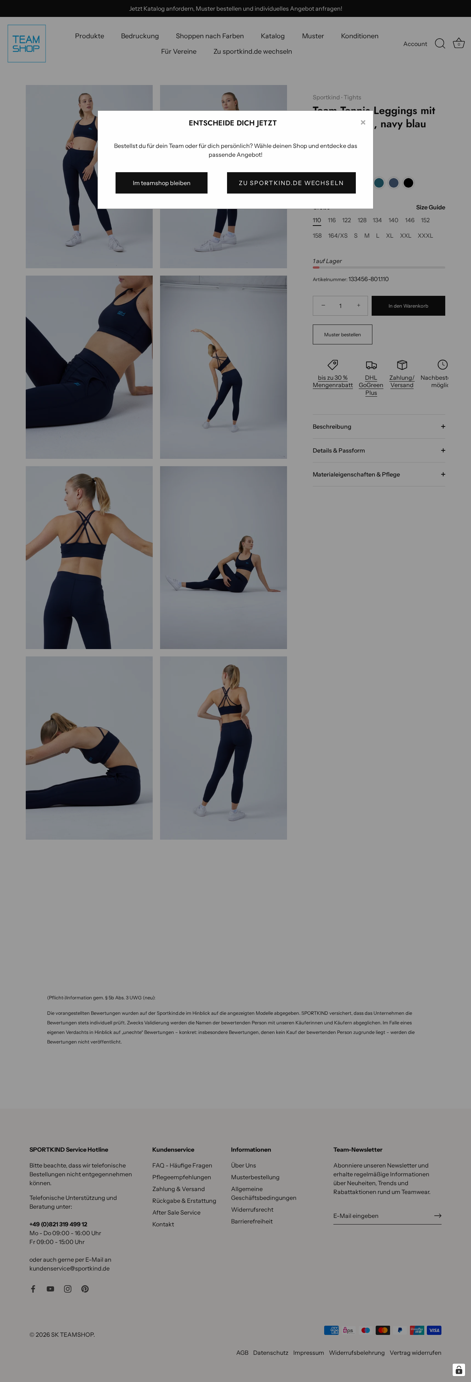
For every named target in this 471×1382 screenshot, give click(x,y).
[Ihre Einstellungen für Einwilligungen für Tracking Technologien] (459, 1370)
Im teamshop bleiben (162, 183)
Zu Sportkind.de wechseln (291, 183)
